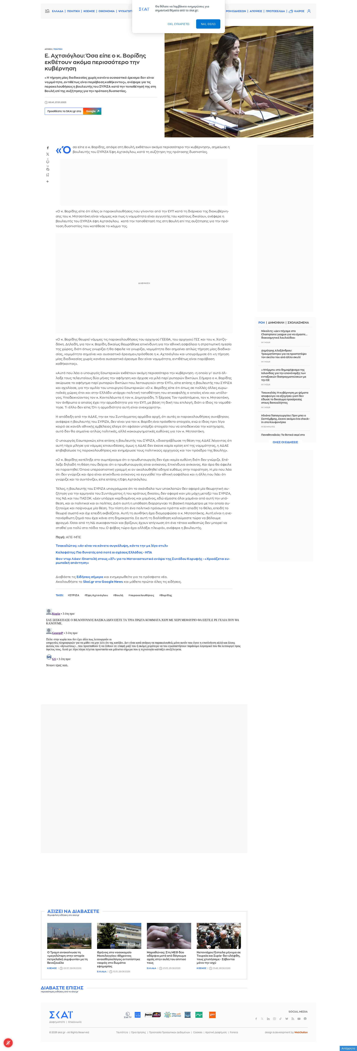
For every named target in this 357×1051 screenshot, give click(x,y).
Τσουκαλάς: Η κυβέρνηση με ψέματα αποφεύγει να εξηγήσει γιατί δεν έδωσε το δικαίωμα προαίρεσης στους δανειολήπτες (284, 397)
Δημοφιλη (276, 322)
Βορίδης (166, 595)
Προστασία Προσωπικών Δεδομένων (169, 1032)
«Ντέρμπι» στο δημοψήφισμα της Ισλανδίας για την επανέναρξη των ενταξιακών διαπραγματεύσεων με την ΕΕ (283, 375)
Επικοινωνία (74, 1022)
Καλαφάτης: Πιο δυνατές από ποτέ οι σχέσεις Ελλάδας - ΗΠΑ (104, 552)
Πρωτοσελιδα (275, 11)
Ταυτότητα (122, 1032)
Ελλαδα (101, 972)
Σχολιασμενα (298, 322)
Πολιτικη (58, 49)
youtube (299, 1018)
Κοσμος (52, 968)
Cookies (197, 1032)
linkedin (268, 1018)
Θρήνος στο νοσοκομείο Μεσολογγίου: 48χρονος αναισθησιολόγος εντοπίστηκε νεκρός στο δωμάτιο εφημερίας (118, 959)
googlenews (305, 1018)
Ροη (261, 322)
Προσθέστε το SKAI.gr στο (71, 111)
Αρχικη (48, 49)
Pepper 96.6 (187, 1014)
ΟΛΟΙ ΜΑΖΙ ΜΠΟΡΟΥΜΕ (169, 1016)
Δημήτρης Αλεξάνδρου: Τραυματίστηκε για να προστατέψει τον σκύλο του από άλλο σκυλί (284, 354)
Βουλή (119, 595)
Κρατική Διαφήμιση (216, 1032)
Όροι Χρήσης (138, 1032)
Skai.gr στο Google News (103, 581)
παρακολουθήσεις (142, 595)
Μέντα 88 (199, 1014)
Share (47, 181)
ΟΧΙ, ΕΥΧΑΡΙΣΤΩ (178, 24)
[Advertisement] (144, 881)
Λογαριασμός (308, 11)
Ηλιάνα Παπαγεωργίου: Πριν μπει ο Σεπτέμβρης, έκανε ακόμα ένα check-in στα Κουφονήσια (285, 418)
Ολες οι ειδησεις (285, 442)
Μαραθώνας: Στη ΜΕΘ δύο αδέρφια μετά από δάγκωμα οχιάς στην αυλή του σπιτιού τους (166, 957)
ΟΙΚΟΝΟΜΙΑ (107, 11)
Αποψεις (256, 11)
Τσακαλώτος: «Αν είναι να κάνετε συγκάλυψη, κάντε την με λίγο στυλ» (112, 545)
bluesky (286, 1018)
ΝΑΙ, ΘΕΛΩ (208, 24)
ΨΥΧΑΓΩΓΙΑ (126, 11)
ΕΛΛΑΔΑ (57, 11)
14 (48, 166)
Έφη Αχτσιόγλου (97, 595)
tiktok (280, 1018)
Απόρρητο (348, 1048)
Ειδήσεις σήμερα (90, 577)
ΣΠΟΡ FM (152, 1014)
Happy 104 (212, 1014)
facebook (48, 148)
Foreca (234, 1032)
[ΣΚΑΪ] (61, 1014)
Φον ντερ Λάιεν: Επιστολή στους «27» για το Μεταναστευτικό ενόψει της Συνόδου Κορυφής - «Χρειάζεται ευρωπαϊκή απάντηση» (143, 560)
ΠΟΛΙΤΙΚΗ (73, 11)
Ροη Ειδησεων (236, 11)
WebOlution (301, 1032)
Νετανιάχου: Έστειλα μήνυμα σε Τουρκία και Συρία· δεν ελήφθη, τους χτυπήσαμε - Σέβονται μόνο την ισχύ (219, 957)
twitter (48, 154)
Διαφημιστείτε (57, 1022)
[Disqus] (144, 653)
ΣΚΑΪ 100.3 (137, 1014)
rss (292, 1018)
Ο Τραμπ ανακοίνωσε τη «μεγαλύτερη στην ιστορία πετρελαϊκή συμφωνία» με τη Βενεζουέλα (67, 957)
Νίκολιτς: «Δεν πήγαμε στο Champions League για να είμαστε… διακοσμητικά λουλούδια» (284, 334)
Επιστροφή (347, 1038)
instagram (274, 1018)
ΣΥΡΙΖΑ (74, 595)
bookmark (48, 175)
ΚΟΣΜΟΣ (89, 11)
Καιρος (299, 11)
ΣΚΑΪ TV (127, 1014)
